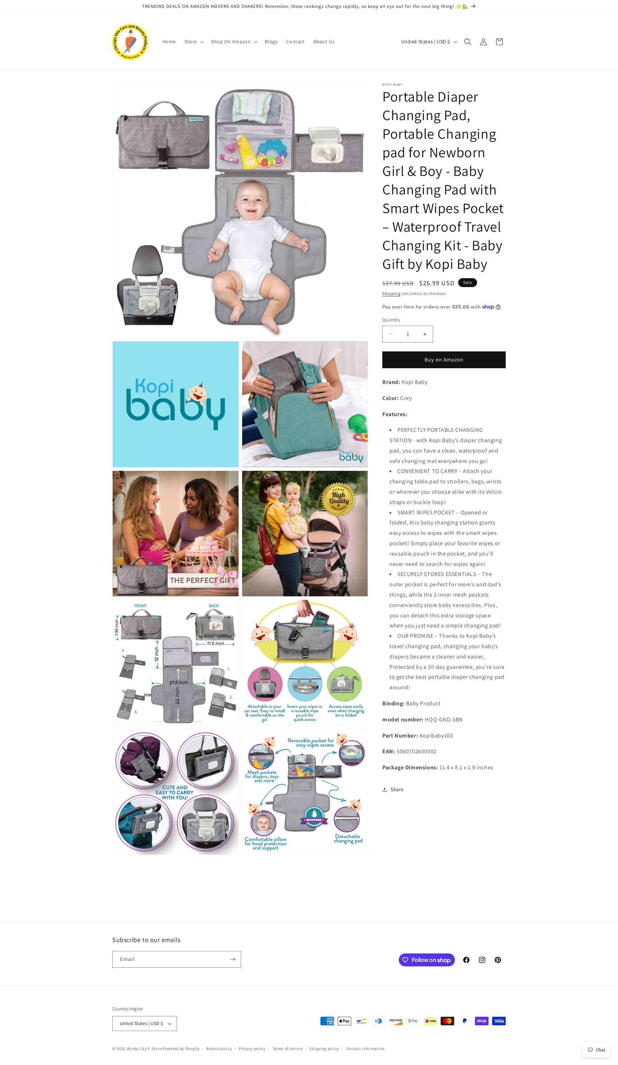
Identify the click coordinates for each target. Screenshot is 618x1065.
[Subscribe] (233, 959)
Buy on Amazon (444, 359)
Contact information (365, 1048)
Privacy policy (252, 1048)
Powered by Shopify (181, 1048)
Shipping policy (324, 1048)
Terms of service (288, 1048)
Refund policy (219, 1048)
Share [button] (397, 790)
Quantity (391, 320)
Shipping (391, 293)
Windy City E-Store (144, 1048)
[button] (193, 41)
